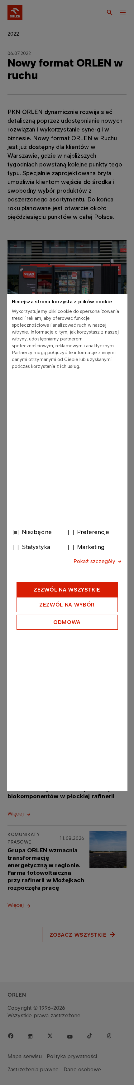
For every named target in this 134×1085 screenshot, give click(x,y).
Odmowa (67, 622)
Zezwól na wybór (67, 605)
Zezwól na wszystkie (67, 590)
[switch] (72, 532)
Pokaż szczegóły (94, 561)
